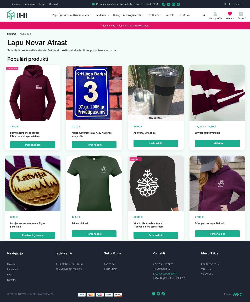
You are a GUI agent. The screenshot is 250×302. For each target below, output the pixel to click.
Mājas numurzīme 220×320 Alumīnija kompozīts (92, 134)
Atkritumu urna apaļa (144, 132)
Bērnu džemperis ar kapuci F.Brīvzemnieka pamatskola (25, 134)
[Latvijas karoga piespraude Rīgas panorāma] (33, 184)
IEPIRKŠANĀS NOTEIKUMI (69, 264)
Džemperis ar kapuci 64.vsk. (210, 223)
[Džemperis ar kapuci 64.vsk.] (218, 184)
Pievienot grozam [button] (32, 235)
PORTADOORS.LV (210, 264)
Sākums (15, 4)
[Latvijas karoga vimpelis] (218, 93)
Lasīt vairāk (156, 143)
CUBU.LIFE (207, 273)
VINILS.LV (206, 268)
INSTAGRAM (110, 268)
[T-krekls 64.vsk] (94, 184)
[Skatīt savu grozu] (241, 14)
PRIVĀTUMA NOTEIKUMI (69, 269)
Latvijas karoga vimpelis (207, 132)
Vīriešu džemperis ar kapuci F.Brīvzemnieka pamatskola (148, 225)
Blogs (42, 4)
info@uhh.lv (161, 268)
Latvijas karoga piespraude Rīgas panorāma (27, 225)
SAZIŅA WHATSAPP (165, 273)
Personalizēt (32, 144)
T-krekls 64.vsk (80, 223)
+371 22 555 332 (163, 264)
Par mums (29, 4)
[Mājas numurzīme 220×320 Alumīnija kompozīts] (94, 93)
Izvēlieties (217, 143)
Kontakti (53, 4)
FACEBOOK (110, 264)
